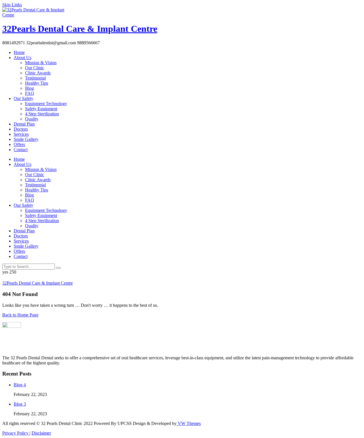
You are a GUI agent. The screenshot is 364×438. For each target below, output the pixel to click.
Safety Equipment (41, 108)
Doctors (21, 129)
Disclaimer (41, 433)
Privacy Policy (16, 433)
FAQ (29, 93)
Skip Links (12, 4)
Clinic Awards (38, 72)
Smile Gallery (26, 139)
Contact (21, 149)
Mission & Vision (41, 62)
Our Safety (23, 98)
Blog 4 (20, 384)
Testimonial (35, 78)
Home (19, 52)
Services (21, 134)
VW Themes (189, 423)
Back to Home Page (20, 314)
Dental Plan (24, 124)
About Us (22, 57)
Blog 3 (20, 404)
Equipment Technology (46, 103)
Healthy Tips (36, 83)
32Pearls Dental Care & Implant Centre (79, 29)
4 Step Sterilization (42, 113)
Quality (31, 118)
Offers (19, 144)
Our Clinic (34, 67)
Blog (29, 88)
